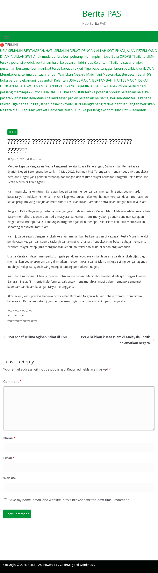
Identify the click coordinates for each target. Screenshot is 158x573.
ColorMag (66, 565)
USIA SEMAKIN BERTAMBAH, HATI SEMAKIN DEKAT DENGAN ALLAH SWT (57, 50)
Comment (12, 381)
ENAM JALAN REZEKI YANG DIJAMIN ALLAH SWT (72, 86)
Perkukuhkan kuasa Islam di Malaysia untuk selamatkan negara (115, 340)
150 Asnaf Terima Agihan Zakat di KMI (37, 337)
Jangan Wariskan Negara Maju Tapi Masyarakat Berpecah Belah (96, 74)
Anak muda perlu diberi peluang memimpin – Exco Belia (76, 56)
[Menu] (6, 37)
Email (8, 458)
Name (9, 438)
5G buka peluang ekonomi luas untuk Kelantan (109, 110)
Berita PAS (101, 13)
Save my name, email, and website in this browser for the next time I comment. (69, 500)
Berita (12, 132)
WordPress (87, 565)
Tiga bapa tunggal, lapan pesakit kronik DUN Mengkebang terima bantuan (69, 104)
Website (9, 478)
